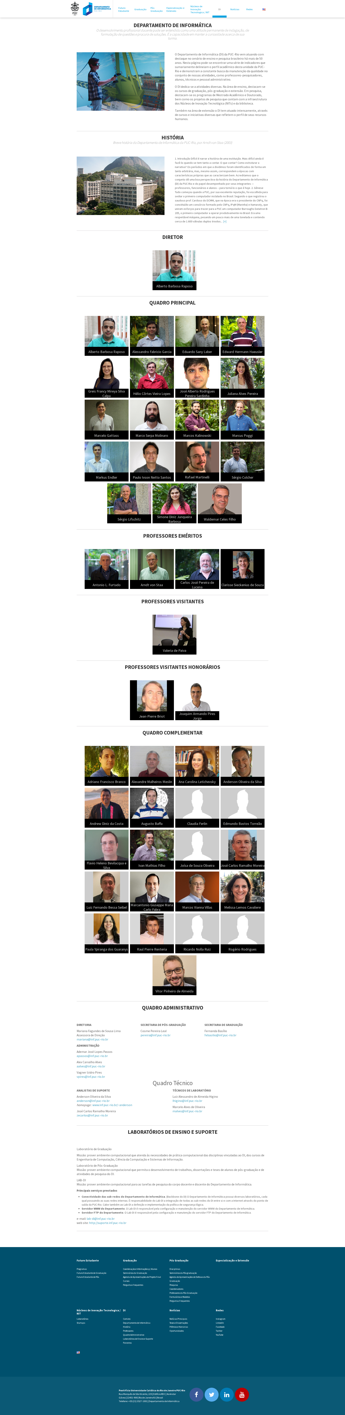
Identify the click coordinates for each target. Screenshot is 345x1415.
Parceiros (127, 1342)
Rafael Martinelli (197, 477)
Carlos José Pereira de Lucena (197, 584)
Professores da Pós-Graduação (183, 1293)
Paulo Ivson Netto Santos (152, 477)
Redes (249, 9)
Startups (81, 1322)
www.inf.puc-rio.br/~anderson (112, 1105)
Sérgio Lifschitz (129, 519)
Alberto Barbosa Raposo (174, 286)
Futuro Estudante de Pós (88, 1277)
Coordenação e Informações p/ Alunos (140, 1269)
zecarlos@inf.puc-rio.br (92, 1115)
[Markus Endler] (107, 457)
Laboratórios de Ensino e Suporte (138, 1338)
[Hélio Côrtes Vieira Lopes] (152, 373)
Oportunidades (177, 1330)
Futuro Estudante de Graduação (91, 1273)
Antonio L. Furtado (107, 585)
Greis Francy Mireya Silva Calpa (106, 393)
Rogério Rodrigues (242, 949)
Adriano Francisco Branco (107, 781)
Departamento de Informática (136, 1322)
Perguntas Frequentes (133, 1285)
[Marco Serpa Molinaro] (152, 415)
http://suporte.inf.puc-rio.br (107, 1223)
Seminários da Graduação (135, 1273)
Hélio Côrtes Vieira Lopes (152, 393)
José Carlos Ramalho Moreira (243, 865)
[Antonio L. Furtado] (107, 564)
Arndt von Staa (152, 585)
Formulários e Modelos (180, 1297)
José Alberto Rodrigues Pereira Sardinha (197, 393)
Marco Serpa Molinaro (152, 435)
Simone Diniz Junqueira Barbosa (174, 519)
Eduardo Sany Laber (197, 351)
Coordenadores (176, 1289)
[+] (224, 221)
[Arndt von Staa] (152, 564)
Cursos (126, 1281)
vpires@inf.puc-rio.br (91, 1077)
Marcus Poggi (242, 435)
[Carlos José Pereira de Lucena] (197, 564)
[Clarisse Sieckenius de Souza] (243, 564)
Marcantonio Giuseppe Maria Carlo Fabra (152, 907)
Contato (126, 1318)
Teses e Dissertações (179, 1322)
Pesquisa (174, 1285)
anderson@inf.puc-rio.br (93, 1101)
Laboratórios (82, 1318)
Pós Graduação (157, 9)
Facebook (220, 1326)
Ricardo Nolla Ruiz (197, 949)
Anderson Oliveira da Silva (242, 781)
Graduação (140, 9)
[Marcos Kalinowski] (197, 415)
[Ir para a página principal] (97, 9)
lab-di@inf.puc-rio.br (101, 1219)
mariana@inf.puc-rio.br (92, 1039)
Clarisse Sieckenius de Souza (242, 585)
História (126, 1326)
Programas (82, 1269)
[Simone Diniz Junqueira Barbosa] (174, 498)
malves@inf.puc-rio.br (187, 1111)
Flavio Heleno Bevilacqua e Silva (106, 865)
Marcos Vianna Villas (197, 907)
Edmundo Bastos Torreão (242, 823)
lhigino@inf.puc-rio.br (187, 1101)
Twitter (219, 1330)
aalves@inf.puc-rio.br (91, 1066)
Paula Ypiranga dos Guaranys (106, 949)
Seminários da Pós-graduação (183, 1273)
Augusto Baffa (152, 823)
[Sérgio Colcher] (243, 457)
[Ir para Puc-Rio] (75, 9)
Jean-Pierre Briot (152, 716)
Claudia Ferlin (197, 823)
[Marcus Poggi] (243, 415)
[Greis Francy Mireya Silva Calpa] (107, 373)
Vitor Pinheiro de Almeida (174, 991)
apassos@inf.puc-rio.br (92, 1056)
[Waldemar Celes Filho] (220, 498)
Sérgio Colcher (242, 477)
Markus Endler (106, 477)
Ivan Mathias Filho (151, 865)
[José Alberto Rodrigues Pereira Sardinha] (197, 373)
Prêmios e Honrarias (179, 1326)
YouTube (219, 1334)
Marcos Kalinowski (197, 435)
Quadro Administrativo (133, 1334)
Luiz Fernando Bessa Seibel (106, 907)
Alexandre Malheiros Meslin (152, 781)
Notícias (234, 9)
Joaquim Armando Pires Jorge (197, 716)
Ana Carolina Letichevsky (197, 781)
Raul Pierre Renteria (152, 949)
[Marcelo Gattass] (107, 415)
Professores (128, 1330)
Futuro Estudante (123, 9)
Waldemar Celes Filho (220, 519)
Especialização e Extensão (175, 9)
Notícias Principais (178, 1318)
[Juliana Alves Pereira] (243, 373)
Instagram (220, 1318)
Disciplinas (175, 1269)
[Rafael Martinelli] (197, 457)
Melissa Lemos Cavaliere (242, 907)
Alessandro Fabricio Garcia (152, 351)
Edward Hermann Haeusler (242, 351)
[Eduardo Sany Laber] (197, 331)
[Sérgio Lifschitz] (129, 498)
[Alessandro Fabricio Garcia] (152, 331)
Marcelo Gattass (106, 435)
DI (219, 9)
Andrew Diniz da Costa (106, 823)
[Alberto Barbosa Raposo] (174, 265)
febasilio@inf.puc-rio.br (220, 1035)
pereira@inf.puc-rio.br (156, 1035)
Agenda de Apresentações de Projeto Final (142, 1277)
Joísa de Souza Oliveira (197, 865)
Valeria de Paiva (174, 650)
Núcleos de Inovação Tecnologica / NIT (199, 9)
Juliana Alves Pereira (242, 393)
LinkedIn (220, 1322)
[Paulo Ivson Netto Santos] (152, 457)
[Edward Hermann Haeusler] (243, 331)
